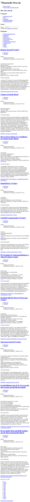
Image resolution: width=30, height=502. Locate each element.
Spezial (5, 44)
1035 (4, 488)
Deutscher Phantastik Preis (9, 34)
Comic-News (6, 40)
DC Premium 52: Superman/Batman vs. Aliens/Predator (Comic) (15, 256)
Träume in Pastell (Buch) (9, 94)
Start (4, 481)
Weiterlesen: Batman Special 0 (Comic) (9, 91)
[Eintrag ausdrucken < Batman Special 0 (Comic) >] (5, 52)
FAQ (4, 17)
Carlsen (2, 160)
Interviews (5, 36)
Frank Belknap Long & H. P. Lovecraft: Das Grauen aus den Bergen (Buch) (15, 386)
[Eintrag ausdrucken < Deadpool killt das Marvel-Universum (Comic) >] (5, 302)
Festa (2, 409)
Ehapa (2, 201)
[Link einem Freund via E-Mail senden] (5, 54)
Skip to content (6, 6)
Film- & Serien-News (8, 39)
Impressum (5, 19)
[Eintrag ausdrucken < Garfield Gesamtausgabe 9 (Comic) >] (5, 220)
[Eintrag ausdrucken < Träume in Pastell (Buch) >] (5, 97)
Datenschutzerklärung (8, 20)
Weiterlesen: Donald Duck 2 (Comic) (9, 215)
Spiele (4, 45)
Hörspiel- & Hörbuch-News (9, 41)
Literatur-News (6, 37)
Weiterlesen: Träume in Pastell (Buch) (9, 133)
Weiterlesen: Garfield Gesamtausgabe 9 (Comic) (11, 252)
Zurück (5, 483)
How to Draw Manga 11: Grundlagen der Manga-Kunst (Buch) (14, 138)
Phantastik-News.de (7, 16)
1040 (4, 494)
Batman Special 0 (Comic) (10, 50)
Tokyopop (3, 111)
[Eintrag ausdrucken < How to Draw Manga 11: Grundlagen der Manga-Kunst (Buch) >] (5, 141)
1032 (4, 484)
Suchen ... (3, 27)
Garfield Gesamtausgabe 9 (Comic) (13, 218)
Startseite (9, 28)
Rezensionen (6, 35)
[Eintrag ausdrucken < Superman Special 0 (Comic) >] (5, 345)
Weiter (4, 497)
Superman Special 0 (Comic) (11, 342)
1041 (4, 495)
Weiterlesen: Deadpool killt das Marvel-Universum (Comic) (14, 339)
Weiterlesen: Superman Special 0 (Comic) (10, 382)
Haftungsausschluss (7, 21)
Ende (4, 498)
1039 (4, 493)
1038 (4, 492)
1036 (4, 489)
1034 (4, 486)
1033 (4, 485)
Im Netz (5, 46)
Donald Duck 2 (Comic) (9, 183)
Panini (2, 75)
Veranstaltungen (6, 43)
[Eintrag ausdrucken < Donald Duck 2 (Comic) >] (5, 186)
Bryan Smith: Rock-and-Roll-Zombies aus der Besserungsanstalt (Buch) (14, 432)
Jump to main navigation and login (11, 7)
